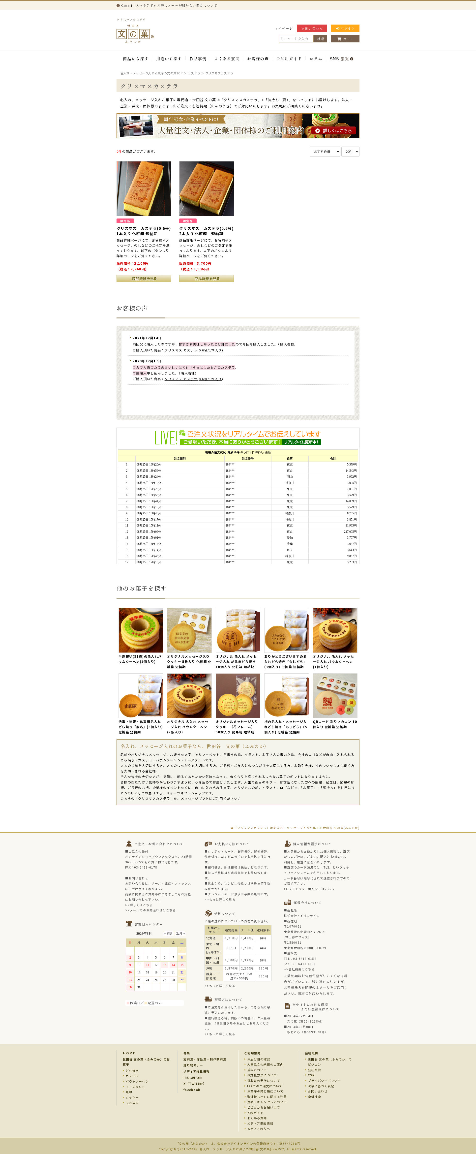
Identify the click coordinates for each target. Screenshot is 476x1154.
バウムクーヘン (137, 1081)
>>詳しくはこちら (139, 905)
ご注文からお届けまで (263, 1107)
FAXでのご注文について (265, 1086)
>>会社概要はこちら (299, 969)
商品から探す (136, 59)
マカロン (132, 1102)
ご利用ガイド (289, 59)
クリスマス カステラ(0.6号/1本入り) (194, 350)
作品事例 (198, 59)
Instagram (193, 1077)
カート (348, 38)
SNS (334, 59)
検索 (320, 38)
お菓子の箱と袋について (265, 1091)
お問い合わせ (312, 28)
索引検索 (314, 1096)
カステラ (132, 1076)
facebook (191, 1090)
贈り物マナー (193, 1065)
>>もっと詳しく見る (220, 899)
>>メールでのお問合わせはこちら (150, 910)
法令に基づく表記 (321, 1086)
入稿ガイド (255, 1113)
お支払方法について (262, 1075)
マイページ (284, 28)
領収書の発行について (263, 1080)
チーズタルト (135, 1087)
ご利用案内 (252, 1053)
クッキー (132, 1097)
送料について (257, 1070)
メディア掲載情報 (196, 1071)
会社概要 (311, 1053)
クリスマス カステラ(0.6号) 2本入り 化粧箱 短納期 (206, 231)
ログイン (348, 28)
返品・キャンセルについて (267, 1102)
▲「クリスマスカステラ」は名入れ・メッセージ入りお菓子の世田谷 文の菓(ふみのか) (295, 828)
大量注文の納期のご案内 (265, 1064)
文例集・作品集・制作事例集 (204, 1059)
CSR (311, 1075)
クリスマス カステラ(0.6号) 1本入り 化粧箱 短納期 (144, 231)
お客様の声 (258, 59)
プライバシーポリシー (324, 1080)
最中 (129, 1092)
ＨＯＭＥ (129, 1053)
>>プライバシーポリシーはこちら (309, 889)
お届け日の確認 (258, 1059)
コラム (315, 59)
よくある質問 (227, 59)
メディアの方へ (258, 1128)
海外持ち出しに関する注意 (267, 1096)
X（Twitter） (194, 1083)
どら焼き (132, 1070)
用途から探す (169, 59)
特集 (186, 1053)
